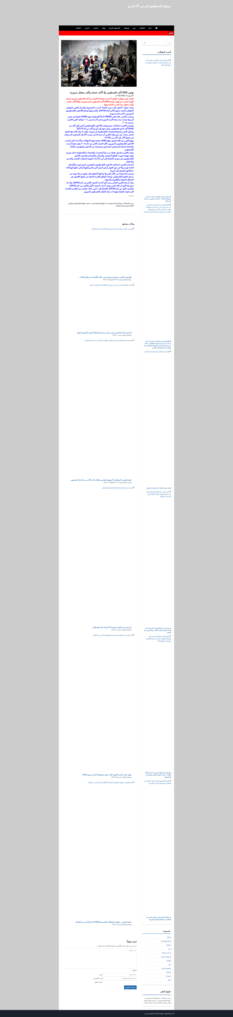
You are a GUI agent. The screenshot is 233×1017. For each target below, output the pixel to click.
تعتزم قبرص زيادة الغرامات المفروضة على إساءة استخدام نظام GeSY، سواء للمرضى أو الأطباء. (157, 630)
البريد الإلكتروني (98, 978)
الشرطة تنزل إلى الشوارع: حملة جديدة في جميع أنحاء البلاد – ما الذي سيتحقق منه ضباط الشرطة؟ (157, 199)
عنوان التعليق (98, 982)
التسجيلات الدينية (114, 28)
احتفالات (78, 28)
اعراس (87, 28)
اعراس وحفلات (166, 953)
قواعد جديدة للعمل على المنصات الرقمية (159, 488)
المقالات (142, 28)
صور (134, 28)
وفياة (103, 28)
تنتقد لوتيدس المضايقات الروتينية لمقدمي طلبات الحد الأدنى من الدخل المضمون (101, 480)
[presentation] (98, 250)
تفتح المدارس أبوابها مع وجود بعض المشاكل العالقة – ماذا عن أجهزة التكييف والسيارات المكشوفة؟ (158, 775)
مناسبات (95, 28)
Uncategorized (166, 941)
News (169, 937)
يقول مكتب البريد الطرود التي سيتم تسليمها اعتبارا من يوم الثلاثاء (107, 775)
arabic (124, 279)
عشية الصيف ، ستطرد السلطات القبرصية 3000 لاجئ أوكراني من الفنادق (104, 922)
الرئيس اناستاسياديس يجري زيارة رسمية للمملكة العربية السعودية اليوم (104, 333)
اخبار (150, 28)
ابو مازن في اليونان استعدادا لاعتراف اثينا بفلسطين (112, 627)
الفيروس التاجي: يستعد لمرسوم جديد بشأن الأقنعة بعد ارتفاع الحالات (105, 277)
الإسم (101, 975)
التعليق (134, 970)
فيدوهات (126, 28)
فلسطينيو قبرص (166, 968)
